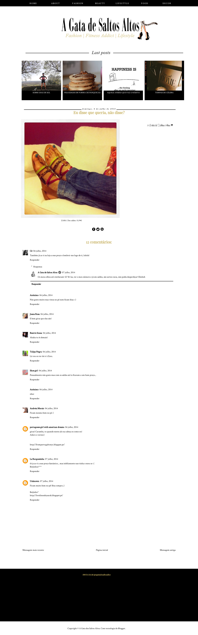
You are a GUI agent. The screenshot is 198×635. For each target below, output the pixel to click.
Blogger (121, 628)
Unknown (34, 481)
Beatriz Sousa (36, 333)
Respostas (37, 266)
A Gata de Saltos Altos (47, 272)
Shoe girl (34, 370)
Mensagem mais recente (33, 550)
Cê (31, 250)
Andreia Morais (37, 408)
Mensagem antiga (168, 550)
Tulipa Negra (36, 351)
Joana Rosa (35, 314)
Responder (34, 259)
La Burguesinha (37, 459)
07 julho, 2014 (68, 272)
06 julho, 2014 (39, 250)
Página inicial (102, 550)
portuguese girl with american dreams (47, 427)
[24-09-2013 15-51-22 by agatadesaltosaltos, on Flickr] (161, 124)
